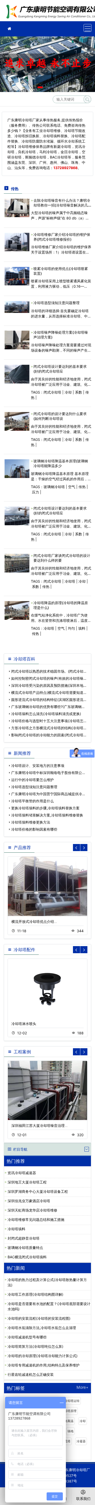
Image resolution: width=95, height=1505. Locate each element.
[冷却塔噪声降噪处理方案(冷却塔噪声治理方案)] (17, 339)
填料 (81, 628)
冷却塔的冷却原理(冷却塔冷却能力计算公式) (43, 1356)
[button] (40, 87)
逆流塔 (65, 1441)
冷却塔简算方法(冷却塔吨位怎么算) (35, 1346)
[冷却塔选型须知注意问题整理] (17, 306)
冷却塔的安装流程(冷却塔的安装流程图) (39, 1318)
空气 (71, 487)
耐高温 (68, 1421)
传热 (82, 487)
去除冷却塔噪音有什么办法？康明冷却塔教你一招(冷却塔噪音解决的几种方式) (61, 205)
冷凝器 (81, 1441)
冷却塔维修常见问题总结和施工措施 (36, 1219)
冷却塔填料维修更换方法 (30, 822)
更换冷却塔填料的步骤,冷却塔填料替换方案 (45, 808)
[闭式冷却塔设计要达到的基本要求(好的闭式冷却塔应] (17, 374)
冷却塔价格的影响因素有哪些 (34, 829)
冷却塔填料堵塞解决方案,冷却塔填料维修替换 (47, 815)
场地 (70, 1431)
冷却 (68, 392)
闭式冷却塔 (52, 392)
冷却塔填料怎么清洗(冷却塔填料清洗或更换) (46, 714)
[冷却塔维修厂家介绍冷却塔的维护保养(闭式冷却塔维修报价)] (17, 241)
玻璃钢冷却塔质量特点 (25, 1247)
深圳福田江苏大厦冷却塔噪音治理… (39, 1125)
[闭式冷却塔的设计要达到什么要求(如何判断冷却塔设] (17, 421)
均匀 (71, 628)
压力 (35, 492)
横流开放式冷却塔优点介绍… (34, 921)
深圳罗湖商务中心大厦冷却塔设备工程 (38, 1191)
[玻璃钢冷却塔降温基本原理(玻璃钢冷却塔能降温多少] (17, 468)
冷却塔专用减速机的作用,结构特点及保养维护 (44, 1365)
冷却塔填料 (16, 1229)
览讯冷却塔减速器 (22, 1173)
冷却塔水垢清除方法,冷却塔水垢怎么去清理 (42, 1328)
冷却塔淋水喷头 (23, 1023)
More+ (82, 1387)
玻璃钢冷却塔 (54, 487)
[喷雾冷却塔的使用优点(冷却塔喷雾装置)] (17, 275)
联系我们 (83, 1498)
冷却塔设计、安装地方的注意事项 (37, 765)
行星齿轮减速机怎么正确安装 (31, 1374)
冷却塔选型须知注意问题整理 (56, 303)
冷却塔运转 (72, 1401)
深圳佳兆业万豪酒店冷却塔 (29, 1201)
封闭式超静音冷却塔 (24, 1238)
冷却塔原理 (69, 1411)
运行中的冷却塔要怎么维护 (32, 780)
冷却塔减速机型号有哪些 (27, 1337)
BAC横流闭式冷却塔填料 (27, 1257)
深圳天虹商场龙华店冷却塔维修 (32, 1210)
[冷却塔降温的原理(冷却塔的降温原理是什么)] (17, 610)
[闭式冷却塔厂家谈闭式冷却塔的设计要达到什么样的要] (17, 563)
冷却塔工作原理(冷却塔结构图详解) (35, 1294)
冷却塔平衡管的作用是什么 (32, 801)
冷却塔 (70, 581)
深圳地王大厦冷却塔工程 (27, 1182)
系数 (78, 392)
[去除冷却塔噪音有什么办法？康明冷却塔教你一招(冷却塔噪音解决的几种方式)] (17, 207)
